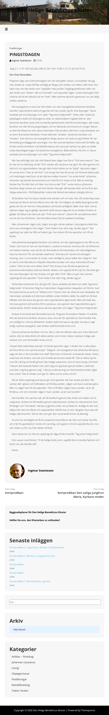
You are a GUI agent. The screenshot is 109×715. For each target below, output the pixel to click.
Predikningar (16, 48)
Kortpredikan (17, 564)
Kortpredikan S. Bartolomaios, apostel (30, 581)
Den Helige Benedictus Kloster (54, 10)
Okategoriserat (20, 673)
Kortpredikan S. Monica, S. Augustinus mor (32, 555)
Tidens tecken (20, 690)
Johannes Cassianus (23, 662)
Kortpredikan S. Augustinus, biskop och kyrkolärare (37, 547)
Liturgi (15, 668)
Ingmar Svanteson (21, 60)
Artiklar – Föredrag (22, 656)
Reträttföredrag (21, 685)
